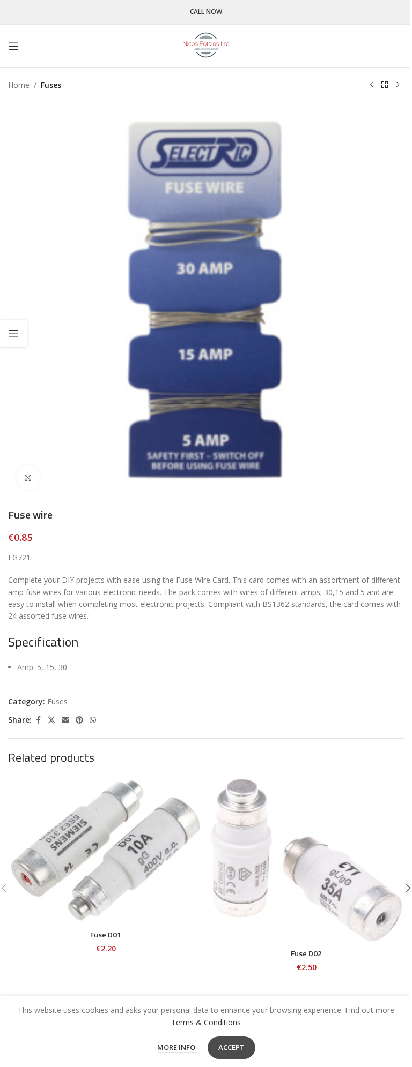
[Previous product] (371, 85)
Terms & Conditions (206, 1022)
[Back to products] (384, 85)
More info (177, 1047)
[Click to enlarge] (28, 477)
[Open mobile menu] (13, 46)
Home (19, 85)
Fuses (51, 85)
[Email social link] (65, 720)
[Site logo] (206, 45)
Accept (231, 1047)
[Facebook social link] (38, 720)
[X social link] (51, 720)
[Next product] (397, 85)
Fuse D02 (306, 953)
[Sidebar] (13, 333)
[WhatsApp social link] (92, 720)
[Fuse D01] (105, 851)
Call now (206, 12)
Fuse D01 (105, 934)
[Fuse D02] (306, 860)
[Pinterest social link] (79, 720)
